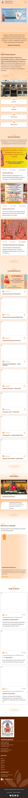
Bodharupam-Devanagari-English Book (12, 317)
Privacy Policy (9, 792)
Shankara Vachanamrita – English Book (12, 458)
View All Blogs (14, 709)
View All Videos (14, 515)
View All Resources (14, 466)
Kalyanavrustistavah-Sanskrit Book (11, 293)
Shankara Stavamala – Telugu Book (11, 388)
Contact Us (3, 769)
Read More (5, 76)
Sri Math (2, 767)
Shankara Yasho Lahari (8, 209)
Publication (3, 760)
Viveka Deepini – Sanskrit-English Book (12, 435)
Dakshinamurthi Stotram (8, 496)
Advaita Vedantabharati (7, 617)
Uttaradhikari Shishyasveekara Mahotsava (13, 245)
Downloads (3, 765)
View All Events (14, 261)
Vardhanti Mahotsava (7, 173)
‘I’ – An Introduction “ (7, 657)
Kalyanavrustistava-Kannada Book (11, 340)
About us (2, 758)
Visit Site (5, 26)
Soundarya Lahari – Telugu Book (10, 411)
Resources (3, 762)
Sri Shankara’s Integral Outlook (10, 619)
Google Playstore (9, 779)
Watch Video (5, 576)
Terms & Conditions (16, 792)
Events (2, 764)
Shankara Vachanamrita (8, 693)
